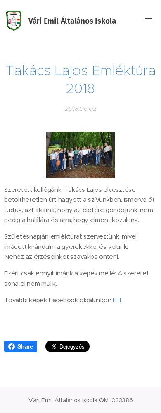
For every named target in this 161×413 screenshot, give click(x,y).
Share (25, 346)
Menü (148, 20)
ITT (117, 300)
